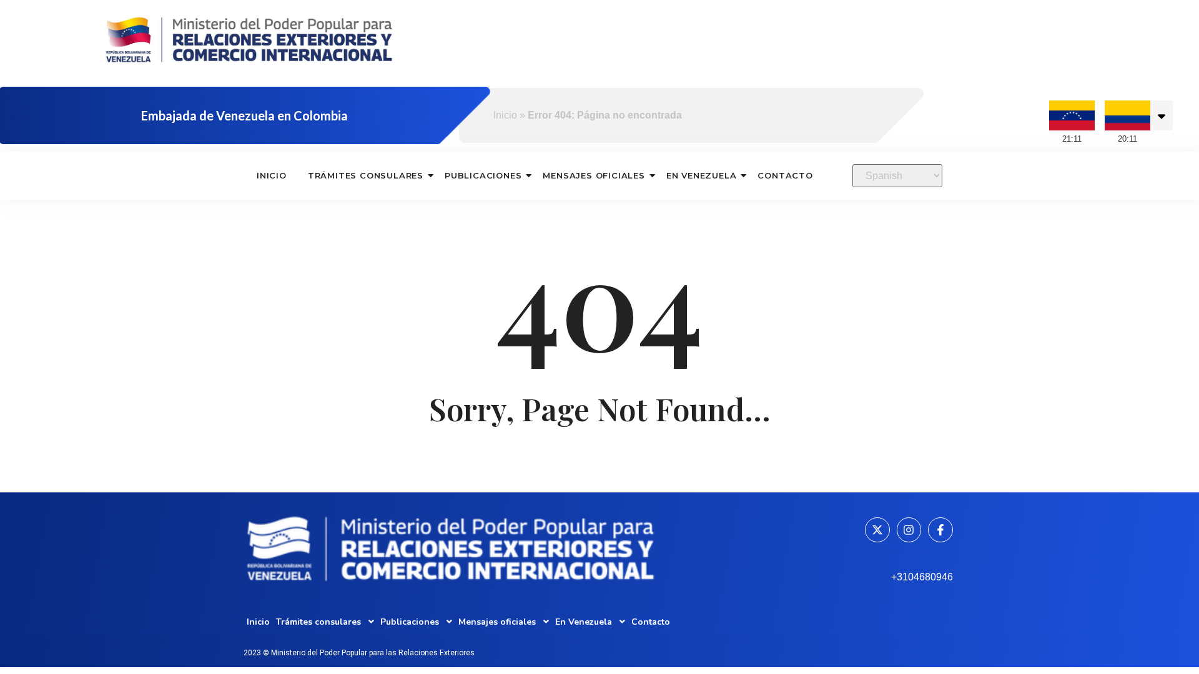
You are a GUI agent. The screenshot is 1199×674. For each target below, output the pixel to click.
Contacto (784, 175)
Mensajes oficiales (593, 175)
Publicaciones (483, 175)
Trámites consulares (365, 175)
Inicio (505, 115)
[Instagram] (909, 529)
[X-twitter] (877, 529)
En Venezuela (701, 175)
